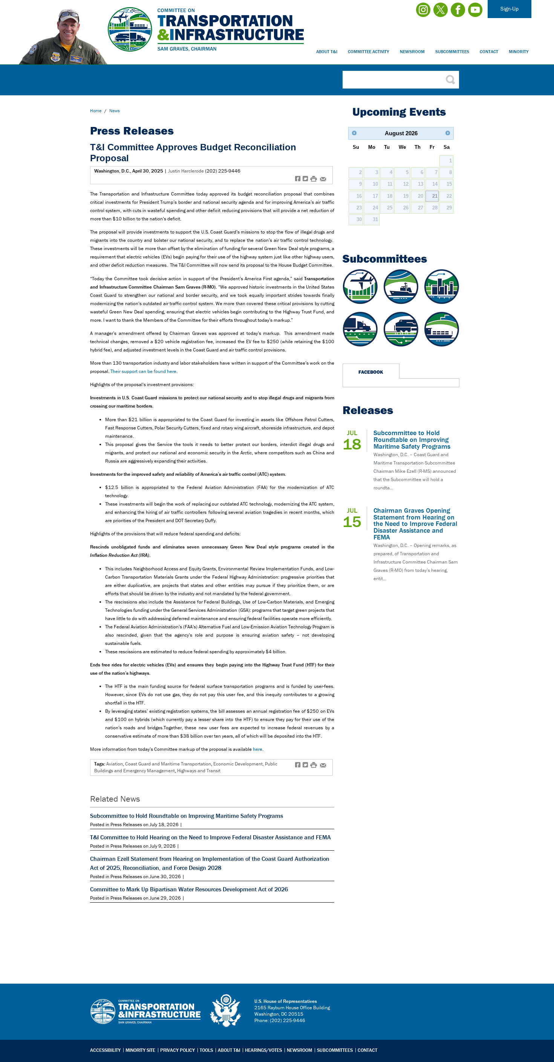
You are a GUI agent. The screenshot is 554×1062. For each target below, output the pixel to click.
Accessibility (105, 1050)
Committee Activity (368, 51)
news (114, 110)
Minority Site (140, 1050)
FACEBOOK (370, 372)
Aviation (114, 764)
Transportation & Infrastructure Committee (145, 1017)
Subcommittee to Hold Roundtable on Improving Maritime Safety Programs (186, 815)
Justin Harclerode (186, 171)
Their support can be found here (143, 371)
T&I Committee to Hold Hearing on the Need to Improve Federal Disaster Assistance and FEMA (210, 837)
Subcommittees (452, 51)
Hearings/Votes (263, 1050)
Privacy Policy (177, 1050)
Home (95, 110)
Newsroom (412, 51)
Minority (519, 51)
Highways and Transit (198, 770)
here (257, 749)
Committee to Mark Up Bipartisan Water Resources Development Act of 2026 (189, 889)
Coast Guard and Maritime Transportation (168, 764)
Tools (206, 1050)
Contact (489, 51)
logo (226, 1010)
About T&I (326, 51)
